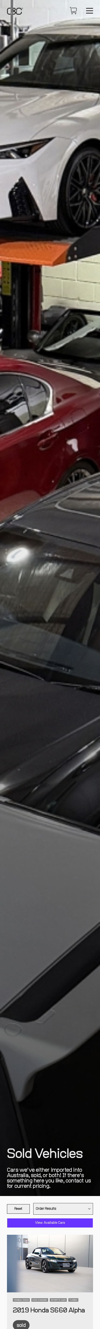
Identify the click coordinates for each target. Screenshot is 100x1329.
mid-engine (40, 1300)
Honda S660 (21, 1300)
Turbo (73, 1300)
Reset (18, 1208)
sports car (58, 1300)
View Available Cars (50, 1222)
